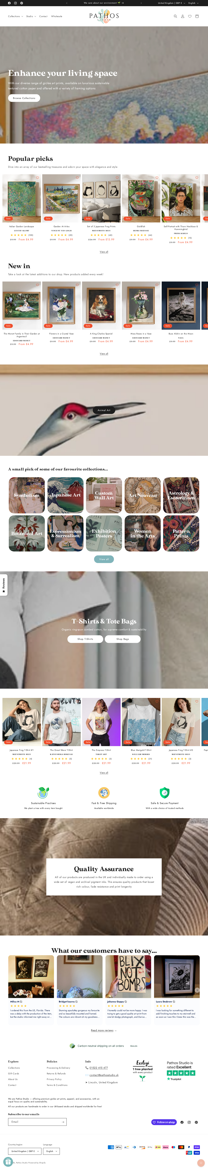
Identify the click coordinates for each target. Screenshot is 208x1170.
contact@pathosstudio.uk (104, 1075)
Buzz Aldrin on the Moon (181, 334)
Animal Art (104, 410)
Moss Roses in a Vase (141, 334)
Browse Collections (24, 98)
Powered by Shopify (37, 1162)
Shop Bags (123, 639)
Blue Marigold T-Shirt (141, 750)
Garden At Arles (62, 226)
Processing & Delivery (58, 1067)
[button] (15, 16)
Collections (14, 1067)
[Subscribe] (62, 1122)
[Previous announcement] (66, 3)
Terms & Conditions (57, 1085)
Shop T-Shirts (85, 639)
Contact (12, 1085)
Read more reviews (102, 1030)
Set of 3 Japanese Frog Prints (101, 226)
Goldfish (141, 226)
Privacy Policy (54, 1079)
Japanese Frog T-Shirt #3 (181, 750)
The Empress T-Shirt (101, 750)
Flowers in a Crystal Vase (61, 334)
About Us (13, 1079)
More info (133, 1046)
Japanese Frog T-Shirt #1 (21, 750)
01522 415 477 (99, 1067)
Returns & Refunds (56, 1073)
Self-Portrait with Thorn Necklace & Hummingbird (181, 228)
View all (104, 251)
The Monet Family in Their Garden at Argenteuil (22, 335)
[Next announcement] (141, 3)
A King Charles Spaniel (101, 334)
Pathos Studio (22, 1162)
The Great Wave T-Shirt (61, 750)
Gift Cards (13, 1073)
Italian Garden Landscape (21, 226)
